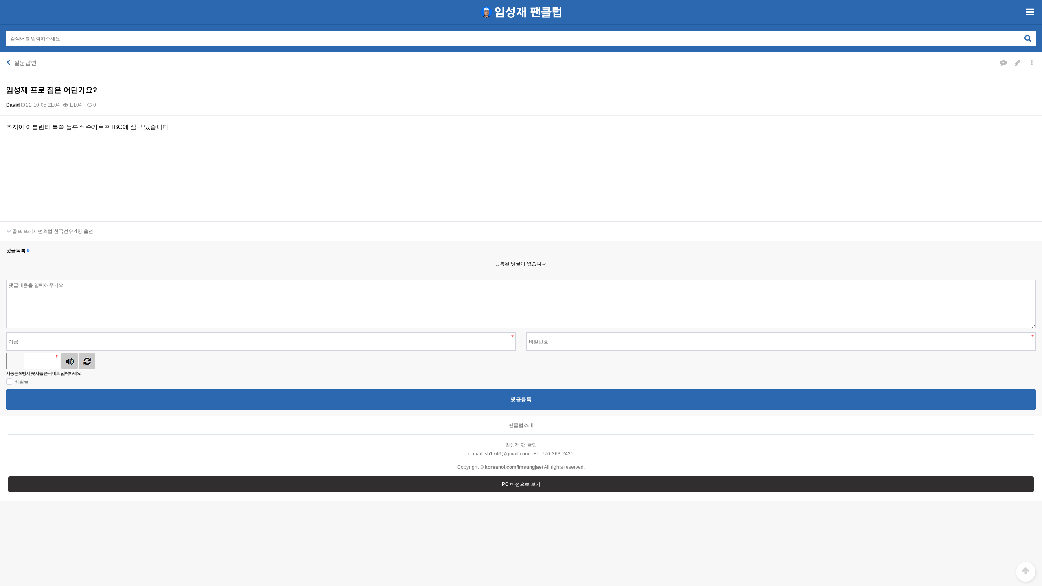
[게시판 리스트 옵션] (1032, 63)
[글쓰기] (1017, 63)
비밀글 (21, 382)
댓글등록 (521, 399)
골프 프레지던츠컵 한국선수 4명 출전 (52, 231)
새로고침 (87, 361)
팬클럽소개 (521, 425)
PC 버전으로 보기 (521, 484)
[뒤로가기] (8, 63)
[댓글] (1003, 63)
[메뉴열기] (1030, 12)
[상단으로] (1026, 572)
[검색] (1028, 38)
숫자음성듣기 (69, 361)
